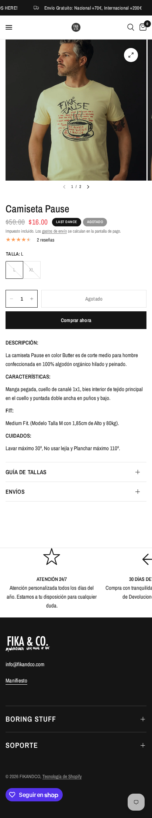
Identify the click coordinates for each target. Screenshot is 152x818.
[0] (141, 27)
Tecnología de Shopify (62, 776)
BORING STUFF (31, 719)
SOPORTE (22, 745)
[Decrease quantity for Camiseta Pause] (11, 298)
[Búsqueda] (131, 27)
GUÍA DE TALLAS (26, 472)
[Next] (88, 187)
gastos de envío (54, 231)
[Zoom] (131, 55)
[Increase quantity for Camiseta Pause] (31, 298)
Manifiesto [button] (16, 680)
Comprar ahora (76, 320)
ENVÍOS (15, 491)
